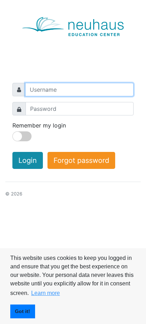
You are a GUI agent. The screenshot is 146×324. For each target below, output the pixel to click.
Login (27, 160)
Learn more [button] (45, 293)
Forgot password (81, 160)
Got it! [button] (22, 311)
